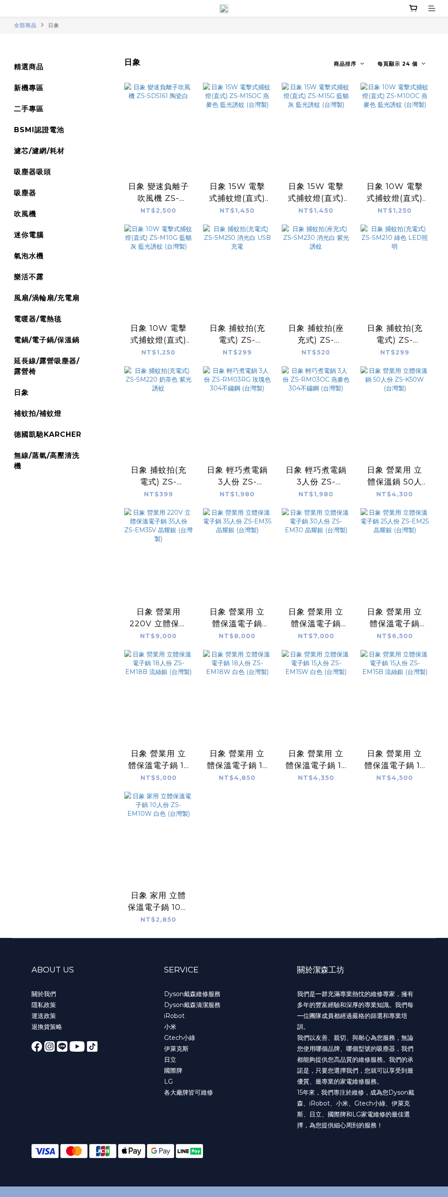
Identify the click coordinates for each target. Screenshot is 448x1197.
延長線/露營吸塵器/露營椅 (47, 366)
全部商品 (25, 25)
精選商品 (29, 67)
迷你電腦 (29, 235)
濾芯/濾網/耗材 (39, 151)
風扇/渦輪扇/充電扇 (47, 298)
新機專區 (29, 88)
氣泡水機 (29, 256)
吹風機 (25, 214)
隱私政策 (44, 1005)
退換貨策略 (47, 1027)
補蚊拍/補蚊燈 (38, 413)
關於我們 (44, 994)
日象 (54, 25)
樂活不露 (29, 277)
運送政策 (44, 1016)
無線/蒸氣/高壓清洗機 (47, 460)
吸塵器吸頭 (32, 172)
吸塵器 (25, 193)
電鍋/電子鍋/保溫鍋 (47, 340)
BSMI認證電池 (39, 130)
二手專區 (29, 109)
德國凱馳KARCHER (47, 434)
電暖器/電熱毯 (38, 319)
